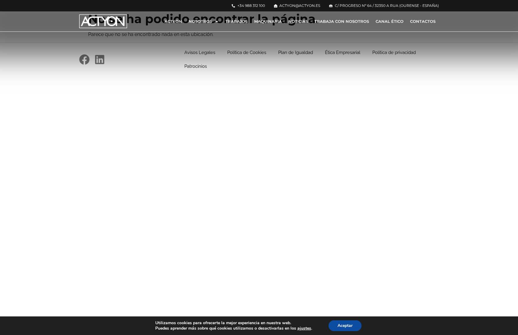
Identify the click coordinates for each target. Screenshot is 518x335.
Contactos (423, 21)
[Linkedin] (99, 59)
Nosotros (200, 21)
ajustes (304, 328)
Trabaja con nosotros (341, 21)
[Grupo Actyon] (103, 21)
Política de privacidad (394, 52)
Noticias (298, 21)
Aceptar (345, 325)
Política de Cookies (246, 52)
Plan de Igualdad (295, 52)
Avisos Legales (199, 52)
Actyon (173, 21)
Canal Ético (389, 21)
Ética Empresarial (342, 52)
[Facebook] (84, 59)
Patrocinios (195, 66)
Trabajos (236, 21)
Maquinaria (268, 21)
